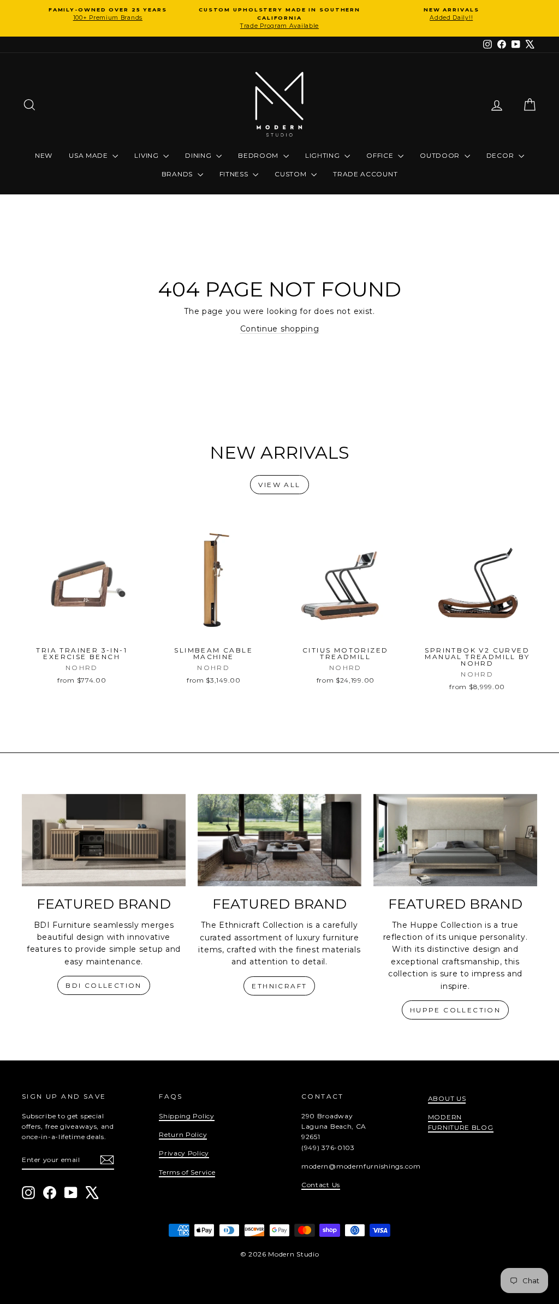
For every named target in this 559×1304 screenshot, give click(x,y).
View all (279, 485)
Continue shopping (279, 329)
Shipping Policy (187, 1116)
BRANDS (178, 174)
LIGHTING (323, 155)
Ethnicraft (279, 986)
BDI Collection (104, 985)
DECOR (501, 155)
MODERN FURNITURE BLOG (460, 1122)
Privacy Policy (184, 1153)
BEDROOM (259, 155)
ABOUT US (447, 1098)
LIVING (147, 155)
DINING (199, 155)
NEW (43, 155)
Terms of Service (187, 1172)
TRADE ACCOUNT (365, 174)
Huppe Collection (455, 1010)
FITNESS (235, 174)
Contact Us (320, 1185)
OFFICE (380, 155)
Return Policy (183, 1134)
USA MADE (89, 155)
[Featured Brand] (104, 840)
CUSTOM (291, 174)
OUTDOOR (441, 155)
